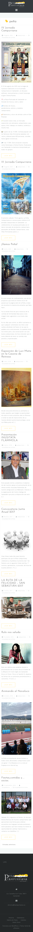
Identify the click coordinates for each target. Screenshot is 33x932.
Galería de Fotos (12, 920)
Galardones (20, 918)
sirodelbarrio (6, 787)
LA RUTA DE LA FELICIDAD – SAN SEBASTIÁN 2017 (13, 583)
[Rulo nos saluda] (16, 653)
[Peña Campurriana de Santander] (16, 877)
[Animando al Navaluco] (16, 728)
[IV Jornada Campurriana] (16, 62)
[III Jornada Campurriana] (16, 193)
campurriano (21, 35)
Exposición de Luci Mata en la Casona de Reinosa (16, 354)
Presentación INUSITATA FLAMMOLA (9, 437)
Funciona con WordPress (11, 926)
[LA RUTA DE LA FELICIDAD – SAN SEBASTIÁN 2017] (16, 607)
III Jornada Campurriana (16, 162)
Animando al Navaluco (15, 691)
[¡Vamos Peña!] (16, 275)
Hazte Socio (16, 922)
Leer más (8, 155)
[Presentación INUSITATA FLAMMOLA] (15, 465)
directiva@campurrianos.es (16, 905)
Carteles (23, 920)
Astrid (26, 926)
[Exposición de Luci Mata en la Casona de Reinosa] (16, 387)
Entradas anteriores (9, 844)
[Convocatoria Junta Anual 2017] (16, 537)
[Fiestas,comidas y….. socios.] (16, 802)
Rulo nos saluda (11, 632)
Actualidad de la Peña (8, 37)
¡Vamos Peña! (9, 244)
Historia (11, 918)
